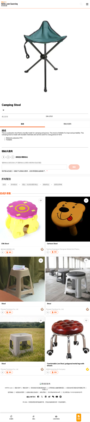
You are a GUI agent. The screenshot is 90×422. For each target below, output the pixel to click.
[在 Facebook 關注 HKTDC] (38, 397)
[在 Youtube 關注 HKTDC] (57, 397)
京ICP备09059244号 (54, 392)
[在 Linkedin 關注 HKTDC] (46, 397)
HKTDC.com (9, 388)
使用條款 (11, 392)
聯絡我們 (25, 388)
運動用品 (46, 184)
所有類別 (14, 184)
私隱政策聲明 (20, 392)
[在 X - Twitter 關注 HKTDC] (42, 397)
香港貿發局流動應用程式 (38, 388)
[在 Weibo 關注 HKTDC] (49, 397)
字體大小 (45, 389)
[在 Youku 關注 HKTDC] (60, 397)
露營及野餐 (58, 184)
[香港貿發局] (45, 384)
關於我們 (18, 388)
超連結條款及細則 (32, 392)
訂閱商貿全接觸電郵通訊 (56, 388)
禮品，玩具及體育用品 (30, 184)
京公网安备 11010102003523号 (72, 392)
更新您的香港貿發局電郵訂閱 (75, 388)
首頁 (4, 184)
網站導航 (43, 392)
